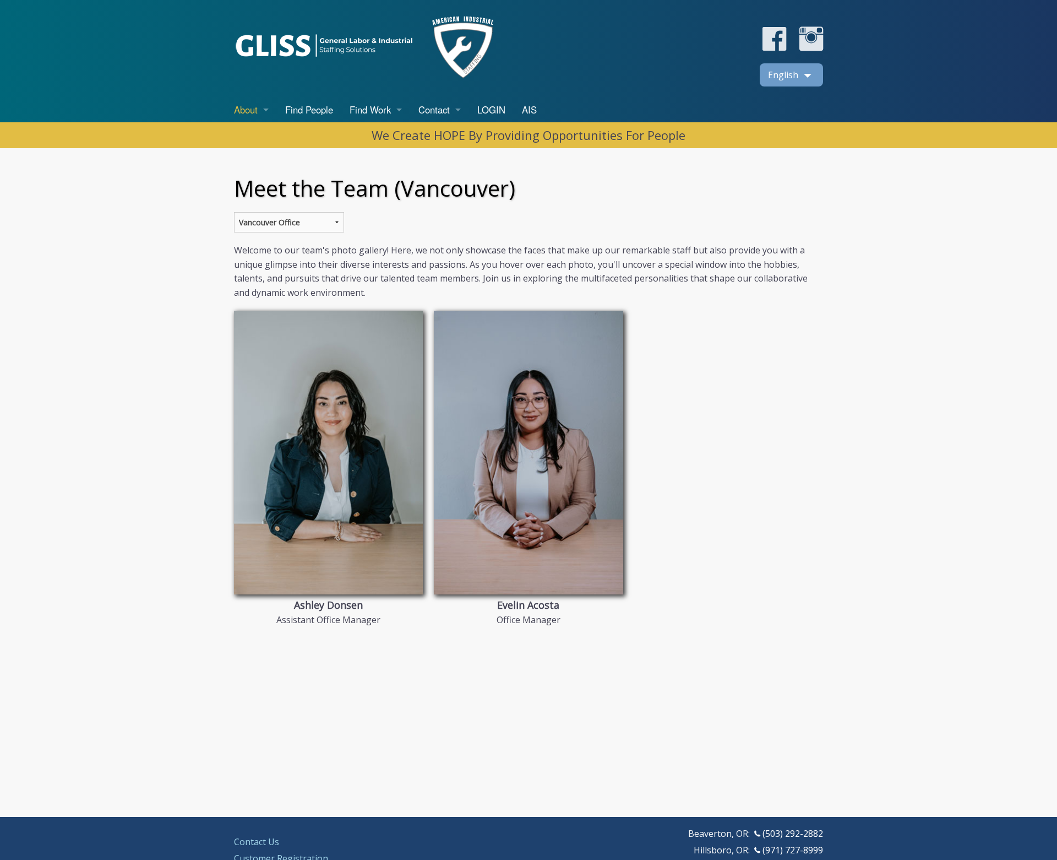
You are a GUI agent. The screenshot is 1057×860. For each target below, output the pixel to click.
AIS (529, 109)
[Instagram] (805, 48)
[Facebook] (774, 48)
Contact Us (256, 842)
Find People (309, 109)
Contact (434, 109)
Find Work (370, 109)
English (783, 75)
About (246, 109)
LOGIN (491, 109)
